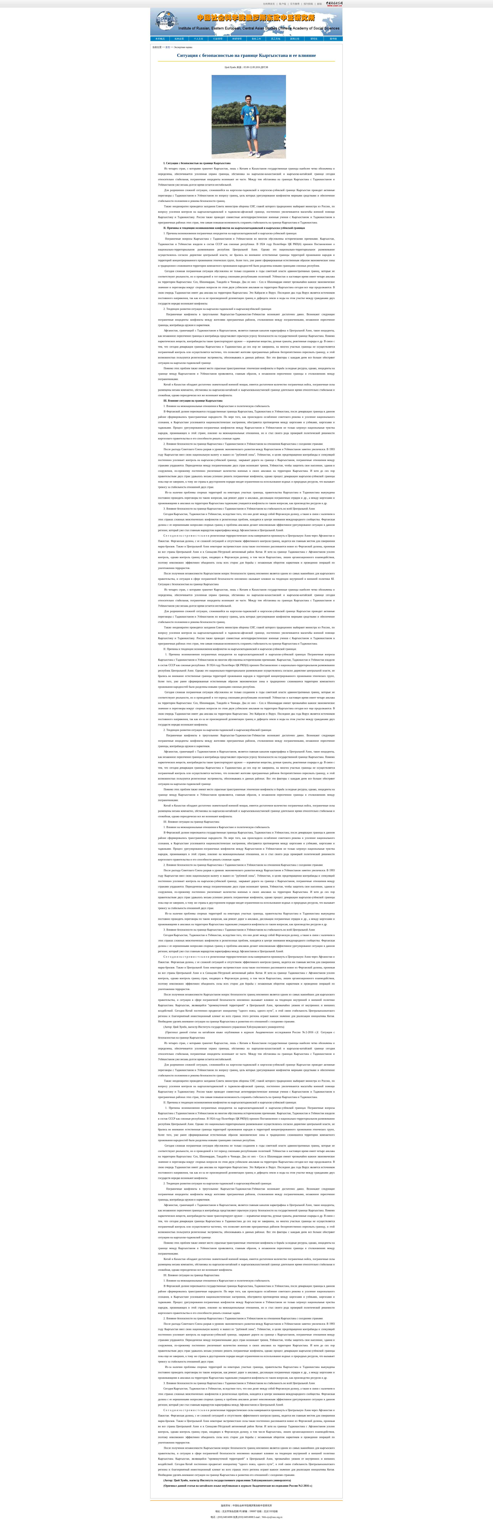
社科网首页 (269, 4)
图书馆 (333, 38)
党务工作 (256, 38)
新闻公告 (294, 38)
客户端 (282, 4)
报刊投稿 (308, 4)
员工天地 (275, 38)
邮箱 (319, 4)
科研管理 (237, 38)
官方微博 (294, 4)
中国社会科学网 (333, 4)
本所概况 (160, 38)
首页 (167, 47)
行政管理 (217, 38)
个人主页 (198, 38)
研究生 (314, 38)
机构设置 (179, 38)
